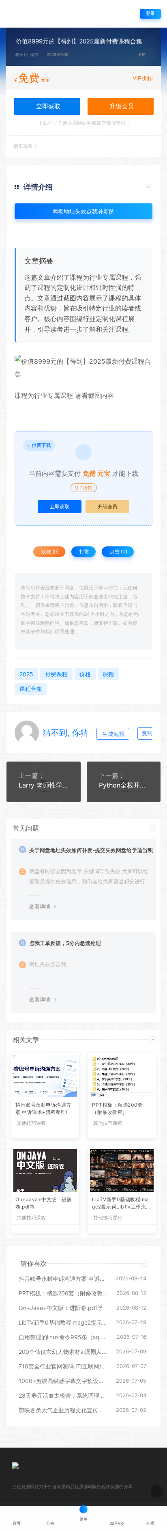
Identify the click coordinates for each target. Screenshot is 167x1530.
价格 (85, 674)
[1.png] (83, 368)
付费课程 (56, 674)
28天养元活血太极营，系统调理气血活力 (63, 1395)
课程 (21, 395)
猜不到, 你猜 (26, 54)
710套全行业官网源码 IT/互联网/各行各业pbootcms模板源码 (63, 1366)
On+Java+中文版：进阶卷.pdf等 (43, 1203)
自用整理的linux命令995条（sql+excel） (64, 1337)
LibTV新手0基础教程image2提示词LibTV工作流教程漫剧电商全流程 (121, 1203)
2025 (26, 674)
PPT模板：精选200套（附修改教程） (117, 1108)
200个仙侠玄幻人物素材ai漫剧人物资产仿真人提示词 (63, 1351)
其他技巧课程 (31, 1123)
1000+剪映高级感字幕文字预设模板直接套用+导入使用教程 (63, 1380)
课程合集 (30, 688)
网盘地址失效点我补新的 (83, 211)
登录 (150, 13)
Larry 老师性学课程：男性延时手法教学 (44, 785)
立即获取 (59, 506)
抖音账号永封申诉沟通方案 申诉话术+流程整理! (43, 1108)
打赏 (83, 551)
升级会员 (121, 106)
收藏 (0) (49, 551)
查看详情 (39, 906)
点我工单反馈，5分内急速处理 (65, 943)
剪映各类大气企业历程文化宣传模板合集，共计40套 (63, 1410)
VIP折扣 (143, 78)
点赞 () (118, 551)
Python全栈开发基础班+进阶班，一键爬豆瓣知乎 (124, 785)
